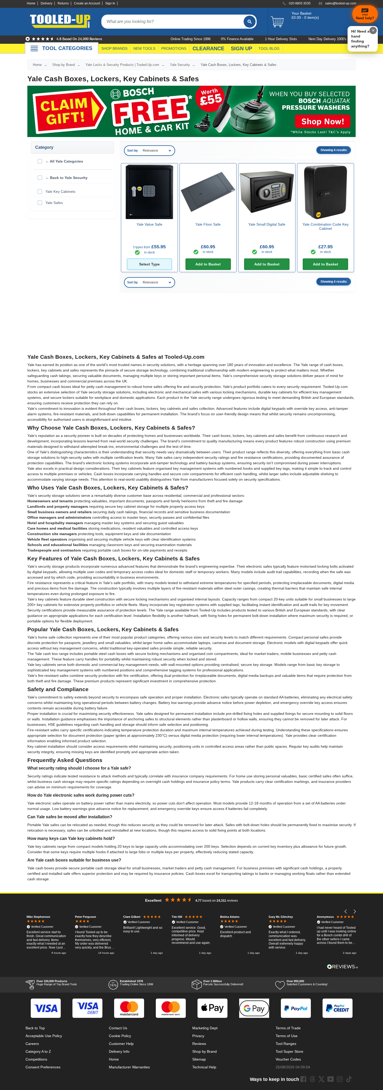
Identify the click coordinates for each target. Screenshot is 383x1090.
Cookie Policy (120, 1036)
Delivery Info (119, 1051)
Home (31, 3)
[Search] (250, 22)
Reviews (199, 1044)
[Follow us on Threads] (312, 1079)
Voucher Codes (288, 1059)
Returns (63, 3)
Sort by (132, 150)
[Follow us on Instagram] (340, 1079)
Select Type (149, 264)
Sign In (110, 3)
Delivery (46, 3)
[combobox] (172, 22)
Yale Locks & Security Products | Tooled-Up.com (122, 65)
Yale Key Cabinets (60, 191)
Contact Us (118, 1028)
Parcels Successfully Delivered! (223, 983)
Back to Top (35, 1028)
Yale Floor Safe (208, 224)
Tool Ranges (286, 1044)
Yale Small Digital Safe (266, 224)
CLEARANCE (208, 48)
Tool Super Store (289, 1051)
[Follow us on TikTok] (349, 1079)
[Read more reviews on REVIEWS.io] (342, 966)
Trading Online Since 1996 (136, 983)
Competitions (36, 1059)
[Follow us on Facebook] (303, 1079)
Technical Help (204, 1067)
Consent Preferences (43, 1067)
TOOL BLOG (269, 48)
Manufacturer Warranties (129, 1067)
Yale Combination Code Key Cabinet (325, 226)
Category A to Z (38, 1051)
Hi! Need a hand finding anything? (360, 38)
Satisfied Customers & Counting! (307, 983)
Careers (32, 1044)
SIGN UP (241, 48)
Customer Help (121, 1044)
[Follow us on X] (321, 1079)
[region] (191, 935)
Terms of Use (287, 1036)
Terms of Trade (288, 1028)
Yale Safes (54, 203)
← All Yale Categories (64, 161)
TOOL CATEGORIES (67, 48)
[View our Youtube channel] (330, 1079)
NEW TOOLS (144, 48)
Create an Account (87, 3)
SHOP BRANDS (114, 48)
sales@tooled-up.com (340, 3)
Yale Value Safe (149, 224)
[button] (346, 911)
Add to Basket (208, 264)
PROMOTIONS (173, 48)
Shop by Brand (63, 65)
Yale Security (180, 65)
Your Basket (301, 13)
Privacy (198, 1036)
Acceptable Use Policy (44, 1036)
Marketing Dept (205, 1028)
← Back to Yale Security (66, 178)
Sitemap (199, 1059)
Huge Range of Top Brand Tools (56, 983)
